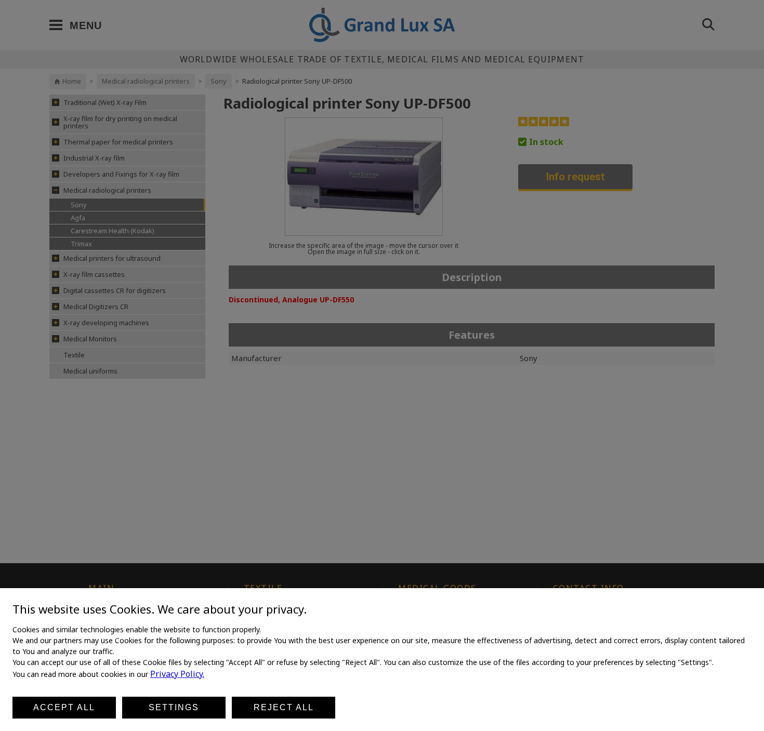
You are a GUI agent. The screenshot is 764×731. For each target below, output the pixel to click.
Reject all (284, 707)
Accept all (64, 707)
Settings (174, 707)
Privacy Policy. (177, 674)
